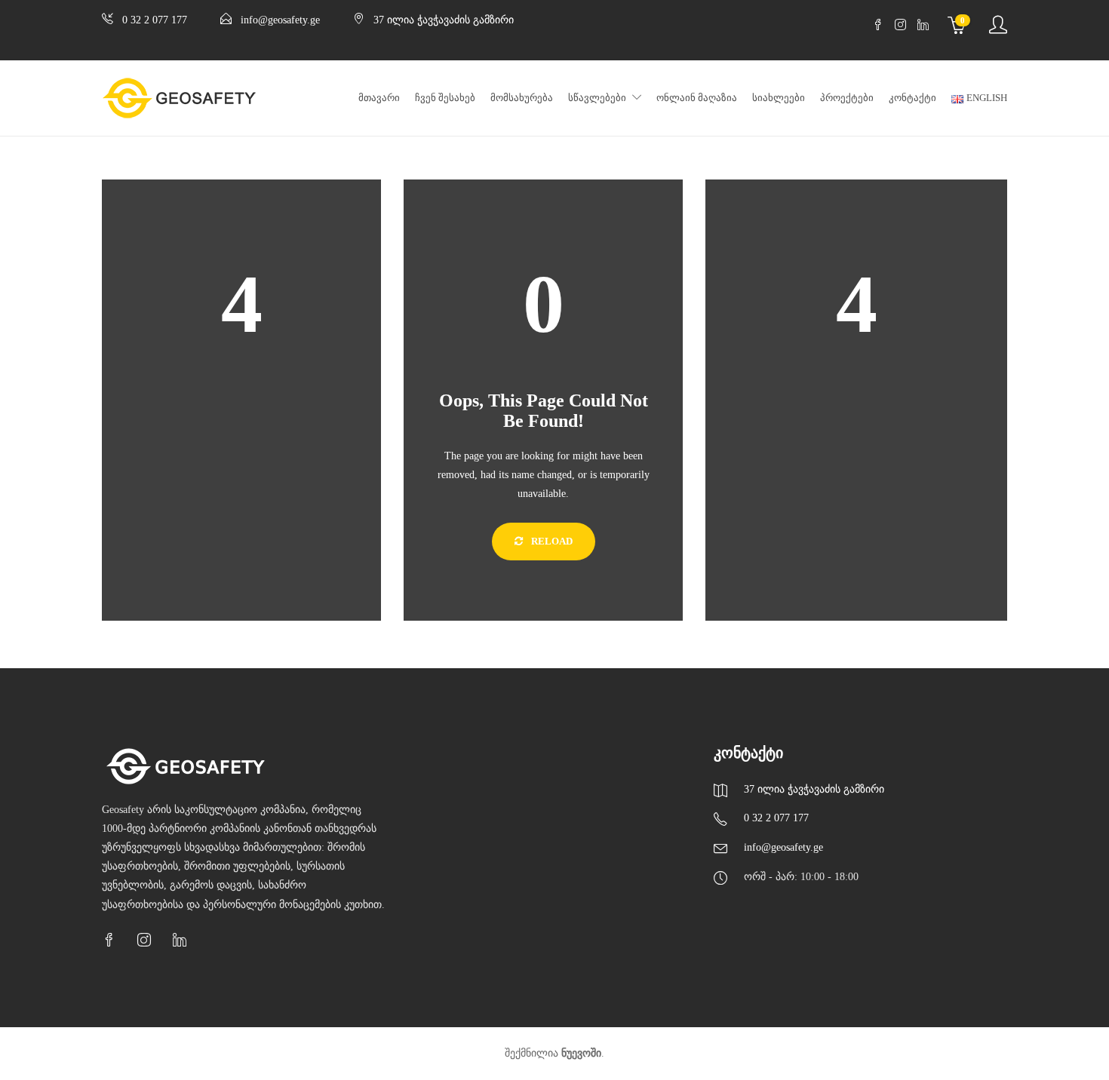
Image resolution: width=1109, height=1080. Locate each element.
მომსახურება (521, 97)
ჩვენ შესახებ (445, 97)
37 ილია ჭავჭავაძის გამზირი (443, 20)
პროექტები (847, 97)
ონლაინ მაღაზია (696, 97)
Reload (551, 541)
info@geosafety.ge (280, 20)
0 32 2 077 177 (154, 20)
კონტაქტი (912, 97)
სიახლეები (778, 97)
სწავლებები (597, 97)
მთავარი (379, 97)
